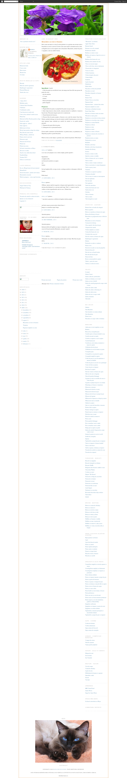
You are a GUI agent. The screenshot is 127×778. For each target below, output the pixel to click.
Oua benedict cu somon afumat (93, 312)
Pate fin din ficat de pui (91, 254)
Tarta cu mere (88, 160)
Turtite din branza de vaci (92, 187)
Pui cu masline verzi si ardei (92, 423)
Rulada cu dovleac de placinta (93, 147)
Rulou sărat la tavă (26, 242)
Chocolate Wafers (90, 470)
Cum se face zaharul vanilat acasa (29, 114)
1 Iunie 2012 (23, 101)
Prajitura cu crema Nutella (92, 122)
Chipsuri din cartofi (90, 227)
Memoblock (23, 170)
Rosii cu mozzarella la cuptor (93, 259)
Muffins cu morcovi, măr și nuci (93, 523)
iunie (24, 333)
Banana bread (89, 46)
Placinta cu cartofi (90, 556)
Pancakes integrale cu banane (93, 93)
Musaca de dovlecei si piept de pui (94, 394)
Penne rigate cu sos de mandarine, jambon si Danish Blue (94, 601)
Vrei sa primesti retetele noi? (27, 41)
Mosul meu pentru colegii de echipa (29, 130)
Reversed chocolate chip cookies (94, 492)
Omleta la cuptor (89, 403)
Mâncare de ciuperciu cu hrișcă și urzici (96, 398)
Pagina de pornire (61, 280)
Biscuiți (22, 83)
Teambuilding (23, 155)
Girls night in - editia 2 (26, 123)
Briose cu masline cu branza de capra (95, 212)
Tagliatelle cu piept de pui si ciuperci (95, 441)
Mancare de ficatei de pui (92, 391)
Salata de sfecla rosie (90, 292)
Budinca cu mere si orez (91, 53)
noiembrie (26, 312)
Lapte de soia (88, 671)
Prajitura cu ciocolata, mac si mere (94, 120)
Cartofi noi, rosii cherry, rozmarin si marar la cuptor (94, 344)
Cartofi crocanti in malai (91, 336)
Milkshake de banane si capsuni (93, 673)
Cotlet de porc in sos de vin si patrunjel (95, 363)
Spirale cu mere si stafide (92, 156)
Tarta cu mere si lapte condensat (93, 163)
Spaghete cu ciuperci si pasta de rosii (95, 606)
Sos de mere (88, 655)
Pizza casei (88, 419)
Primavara (22, 144)
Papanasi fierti (89, 102)
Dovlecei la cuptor (90, 369)
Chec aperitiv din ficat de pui (93, 225)
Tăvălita (87, 192)
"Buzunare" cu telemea (91, 41)
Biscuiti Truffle (89, 465)
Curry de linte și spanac (91, 365)
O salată (87, 272)
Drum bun (22, 116)
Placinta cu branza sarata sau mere (94, 113)
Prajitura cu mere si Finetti (92, 131)
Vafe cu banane (89, 194)
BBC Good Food (89, 688)
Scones (87, 151)
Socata (87, 677)
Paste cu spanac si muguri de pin (94, 582)
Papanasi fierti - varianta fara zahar (94, 104)
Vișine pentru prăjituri (91, 645)
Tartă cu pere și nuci (90, 167)
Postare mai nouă (46, 280)
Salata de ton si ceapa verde (92, 294)
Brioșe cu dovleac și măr (91, 512)
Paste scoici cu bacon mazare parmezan (95, 597)
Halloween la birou (25, 128)
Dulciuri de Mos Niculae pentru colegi (30, 119)
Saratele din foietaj (90, 149)
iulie (24, 331)
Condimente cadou (25, 110)
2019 (23, 292)
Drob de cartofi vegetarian (27, 85)
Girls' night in (23, 125)
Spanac (87, 439)
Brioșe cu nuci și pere (91, 517)
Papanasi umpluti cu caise (30, 328)
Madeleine (88, 84)
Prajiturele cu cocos (90, 140)
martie (25, 341)
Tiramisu (25, 325)
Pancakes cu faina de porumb (93, 88)
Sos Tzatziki (88, 658)
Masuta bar (23, 72)
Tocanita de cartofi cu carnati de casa (95, 450)
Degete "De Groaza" (90, 474)
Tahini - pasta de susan (91, 261)
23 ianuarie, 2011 (48, 210)
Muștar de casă (89, 653)
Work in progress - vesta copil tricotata (30, 177)
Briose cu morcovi (90, 508)
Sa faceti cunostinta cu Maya (27, 148)
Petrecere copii (24, 139)
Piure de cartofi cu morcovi (92, 416)
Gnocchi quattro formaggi (92, 376)
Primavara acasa (24, 146)
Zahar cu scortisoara (25, 159)
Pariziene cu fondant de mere (93, 109)
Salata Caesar (88, 274)
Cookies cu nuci (89, 472)
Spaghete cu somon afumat (92, 608)
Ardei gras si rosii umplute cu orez (94, 327)
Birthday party (24, 103)
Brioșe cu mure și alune (91, 514)
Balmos (87, 329)
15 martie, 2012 (48, 231)
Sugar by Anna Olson (91, 693)
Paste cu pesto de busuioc (92, 579)
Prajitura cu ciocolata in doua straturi (95, 118)
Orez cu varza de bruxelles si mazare (95, 405)
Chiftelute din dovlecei (91, 347)
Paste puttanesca (89, 593)
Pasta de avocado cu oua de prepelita (95, 248)
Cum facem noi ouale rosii (27, 112)
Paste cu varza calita (90, 588)
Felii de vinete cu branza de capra (94, 236)
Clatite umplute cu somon (92, 230)
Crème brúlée (88, 77)
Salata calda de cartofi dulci (92, 276)
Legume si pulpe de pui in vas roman (95, 382)
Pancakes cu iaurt (90, 91)
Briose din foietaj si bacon (92, 214)
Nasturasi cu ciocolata (91, 490)
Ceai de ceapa (89, 666)
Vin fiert (87, 680)
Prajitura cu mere (89, 129)
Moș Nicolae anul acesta (26, 132)
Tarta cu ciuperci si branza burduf (94, 443)
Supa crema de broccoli (91, 628)
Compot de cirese (90, 640)
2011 (23, 302)
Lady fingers (88, 488)
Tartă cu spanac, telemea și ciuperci (94, 448)
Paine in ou (88, 245)
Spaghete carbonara (90, 604)
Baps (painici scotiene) (91, 538)
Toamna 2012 (23, 157)
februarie (25, 344)
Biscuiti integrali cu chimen (92, 463)
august (25, 320)
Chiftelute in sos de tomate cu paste (94, 349)
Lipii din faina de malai (91, 542)
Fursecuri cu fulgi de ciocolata (93, 476)
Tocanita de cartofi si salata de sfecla (29, 196)
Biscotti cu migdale (90, 461)
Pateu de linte (89, 257)
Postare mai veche (77, 280)
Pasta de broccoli (89, 250)
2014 (23, 295)
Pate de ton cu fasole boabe (92, 252)
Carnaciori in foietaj (90, 223)
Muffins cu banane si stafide (92, 519)
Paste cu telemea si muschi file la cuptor (96, 584)
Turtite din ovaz (24, 92)
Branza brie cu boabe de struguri (94, 207)
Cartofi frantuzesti (90, 341)
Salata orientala (89, 296)
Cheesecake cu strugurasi (92, 68)
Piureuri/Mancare (24, 90)
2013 (23, 297)
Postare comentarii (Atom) (57, 284)
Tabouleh (87, 299)
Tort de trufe (88, 181)
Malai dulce (88, 86)
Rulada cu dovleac (90, 145)
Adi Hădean (25, 240)
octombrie (26, 315)
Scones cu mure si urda (91, 154)
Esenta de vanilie (24, 121)
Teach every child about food (27, 153)
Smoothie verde (89, 675)
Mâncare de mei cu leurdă (92, 401)
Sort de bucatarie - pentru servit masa (30, 172)
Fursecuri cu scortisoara (91, 483)
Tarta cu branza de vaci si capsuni (94, 158)
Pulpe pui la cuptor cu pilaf (92, 428)
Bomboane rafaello (90, 50)
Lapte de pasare (89, 82)
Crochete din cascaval (91, 234)
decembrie (26, 310)
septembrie (26, 318)
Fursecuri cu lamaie (90, 479)
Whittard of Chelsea (25, 188)
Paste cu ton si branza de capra (93, 586)
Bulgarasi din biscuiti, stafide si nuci (95, 467)
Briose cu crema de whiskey (92, 505)
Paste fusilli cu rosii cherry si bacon (94, 591)
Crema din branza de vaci (92, 232)
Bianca (32, 49)
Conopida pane (89, 351)
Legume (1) (23, 201)
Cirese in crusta (89, 70)
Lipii (86, 540)
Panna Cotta (88, 98)
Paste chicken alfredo (91, 575)
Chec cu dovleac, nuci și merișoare (94, 66)
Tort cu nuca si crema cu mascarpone (95, 176)
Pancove (87, 95)
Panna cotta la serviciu (26, 137)
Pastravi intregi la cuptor (92, 410)
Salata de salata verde (91, 287)
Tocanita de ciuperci (90, 452)
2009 (23, 308)
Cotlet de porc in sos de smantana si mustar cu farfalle (94, 359)
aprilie (25, 338)
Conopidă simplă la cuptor (92, 356)
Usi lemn (22, 75)
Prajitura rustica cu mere (91, 138)
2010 (23, 305)
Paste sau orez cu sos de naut (93, 595)
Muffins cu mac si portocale (92, 521)
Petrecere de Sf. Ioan (25, 141)
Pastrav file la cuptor (90, 407)
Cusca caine (23, 68)
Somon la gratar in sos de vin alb (94, 434)
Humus (87, 241)
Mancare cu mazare (90, 387)
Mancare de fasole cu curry (92, 389)
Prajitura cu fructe (90, 125)
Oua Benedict (89, 309)
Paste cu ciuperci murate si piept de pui (95, 577)
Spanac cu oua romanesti (26, 199)
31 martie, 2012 (48, 243)
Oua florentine (89, 314)
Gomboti (87, 79)
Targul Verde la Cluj (25, 185)
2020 (23, 289)
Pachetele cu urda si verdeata (93, 243)
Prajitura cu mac (89, 127)
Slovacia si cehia (24, 150)
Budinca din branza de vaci (92, 59)
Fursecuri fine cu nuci (91, 485)
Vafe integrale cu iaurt (91, 199)
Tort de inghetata (89, 178)
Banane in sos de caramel (92, 48)
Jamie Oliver (88, 690)
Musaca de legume (90, 396)
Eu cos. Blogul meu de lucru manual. (30, 168)
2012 (23, 300)
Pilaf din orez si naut (90, 414)
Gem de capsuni (89, 642)
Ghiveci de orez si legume (92, 374)
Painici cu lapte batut (91, 551)
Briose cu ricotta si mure (91, 510)
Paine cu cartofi (89, 544)
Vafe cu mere (88, 197)
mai (24, 336)
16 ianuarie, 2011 (48, 192)
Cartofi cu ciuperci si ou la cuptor (94, 338)
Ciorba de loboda (90, 623)
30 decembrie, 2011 (49, 220)
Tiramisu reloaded (90, 174)
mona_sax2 (45, 150)
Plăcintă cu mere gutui (91, 116)
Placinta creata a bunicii (91, 553)
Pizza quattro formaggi (91, 421)
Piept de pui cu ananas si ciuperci (94, 412)
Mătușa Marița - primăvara (27, 135)
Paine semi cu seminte (91, 549)
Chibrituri (22, 107)
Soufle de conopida (90, 436)
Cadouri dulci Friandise (26, 105)
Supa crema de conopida (91, 630)
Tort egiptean (88, 183)
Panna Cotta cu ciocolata (92, 100)
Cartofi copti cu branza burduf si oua (95, 334)
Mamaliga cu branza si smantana (94, 385)
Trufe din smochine (90, 185)
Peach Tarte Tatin (90, 111)
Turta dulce (88, 494)
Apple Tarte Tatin (90, 44)
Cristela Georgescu (27, 245)
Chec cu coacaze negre (91, 64)
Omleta (87, 307)
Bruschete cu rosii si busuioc (30, 322)
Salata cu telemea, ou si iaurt (93, 279)
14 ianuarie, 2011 (48, 178)
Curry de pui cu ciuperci (91, 367)
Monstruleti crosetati (25, 175)
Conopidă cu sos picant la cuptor (94, 354)
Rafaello (87, 142)
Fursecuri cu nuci (90, 481)
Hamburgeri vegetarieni (26, 88)
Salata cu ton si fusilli (91, 281)
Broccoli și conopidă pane (92, 332)
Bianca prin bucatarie (63, 8)
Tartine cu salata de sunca (92, 263)
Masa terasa (23, 70)
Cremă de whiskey (90, 668)
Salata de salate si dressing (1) (93, 290)
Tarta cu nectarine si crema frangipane (95, 165)
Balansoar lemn (24, 66)
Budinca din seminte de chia (93, 61)
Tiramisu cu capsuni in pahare (93, 172)
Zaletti (87, 497)
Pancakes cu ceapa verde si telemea (94, 318)
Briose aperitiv (89, 210)
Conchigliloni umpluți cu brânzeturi (95, 568)
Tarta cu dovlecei (90, 445)
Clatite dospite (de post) (91, 75)
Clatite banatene (89, 73)
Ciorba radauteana (90, 626)
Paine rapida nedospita (91, 547)
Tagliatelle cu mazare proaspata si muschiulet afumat (94, 612)
